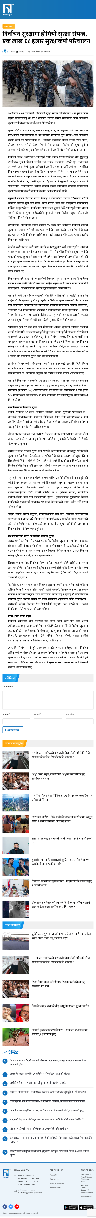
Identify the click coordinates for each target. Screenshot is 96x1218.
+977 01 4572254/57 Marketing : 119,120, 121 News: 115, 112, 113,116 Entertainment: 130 (28, 1179)
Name (6, 714)
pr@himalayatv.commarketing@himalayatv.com (30, 1191)
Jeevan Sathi (86, 1196)
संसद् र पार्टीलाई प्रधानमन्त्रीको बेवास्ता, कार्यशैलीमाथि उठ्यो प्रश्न (39, 1129)
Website (70, 714)
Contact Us (54, 1179)
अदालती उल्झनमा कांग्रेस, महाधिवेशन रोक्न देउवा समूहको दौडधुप (40, 1074)
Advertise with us (57, 1183)
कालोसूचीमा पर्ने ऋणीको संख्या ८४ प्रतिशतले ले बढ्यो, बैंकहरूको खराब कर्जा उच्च (47, 1101)
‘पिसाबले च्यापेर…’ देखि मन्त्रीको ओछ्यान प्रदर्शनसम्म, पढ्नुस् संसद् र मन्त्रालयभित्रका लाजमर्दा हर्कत (48, 1062)
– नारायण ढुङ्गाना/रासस (16, 51)
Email (37, 714)
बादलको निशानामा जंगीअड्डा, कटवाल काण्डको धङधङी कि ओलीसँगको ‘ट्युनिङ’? (47, 1119)
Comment (8, 686)
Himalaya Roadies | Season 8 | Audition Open (87, 1188)
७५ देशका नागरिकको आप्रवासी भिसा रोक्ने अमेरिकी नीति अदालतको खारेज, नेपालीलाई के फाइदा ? (51, 1140)
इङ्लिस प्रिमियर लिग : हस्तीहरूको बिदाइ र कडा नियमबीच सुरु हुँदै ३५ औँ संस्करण (48, 1092)
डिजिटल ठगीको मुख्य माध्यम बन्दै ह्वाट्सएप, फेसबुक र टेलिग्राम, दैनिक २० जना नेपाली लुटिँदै (49, 1153)
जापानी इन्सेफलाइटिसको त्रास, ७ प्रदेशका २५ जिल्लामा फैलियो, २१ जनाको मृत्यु (46, 1110)
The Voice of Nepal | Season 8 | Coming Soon (87, 1178)
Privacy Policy (55, 1188)
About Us (53, 1175)
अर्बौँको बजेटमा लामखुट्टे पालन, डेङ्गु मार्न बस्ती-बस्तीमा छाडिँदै (38, 1083)
